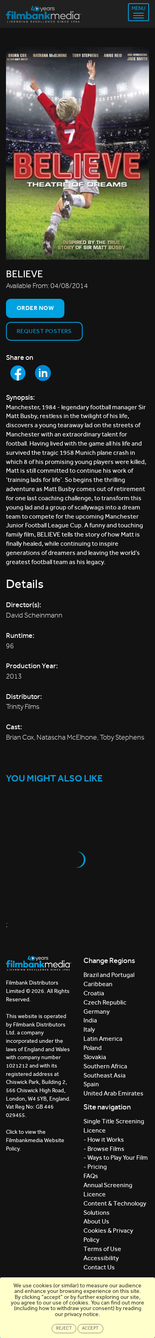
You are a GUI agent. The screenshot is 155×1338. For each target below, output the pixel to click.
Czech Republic (104, 1002)
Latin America (102, 1038)
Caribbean (97, 984)
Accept (90, 1328)
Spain (91, 1084)
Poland (92, 1048)
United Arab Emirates (113, 1093)
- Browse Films (103, 1148)
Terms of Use (102, 1249)
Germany (96, 1011)
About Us (96, 1221)
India (90, 1020)
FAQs (90, 1176)
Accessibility (101, 1258)
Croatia (93, 993)
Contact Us (99, 1267)
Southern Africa (105, 1066)
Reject (64, 1328)
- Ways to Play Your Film (115, 1157)
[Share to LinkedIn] (43, 373)
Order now (35, 308)
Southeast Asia (104, 1075)
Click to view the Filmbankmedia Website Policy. (35, 1140)
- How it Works (103, 1139)
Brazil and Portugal (108, 975)
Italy (89, 1029)
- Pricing (95, 1166)
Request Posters (44, 331)
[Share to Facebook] (18, 373)
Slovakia (94, 1057)
